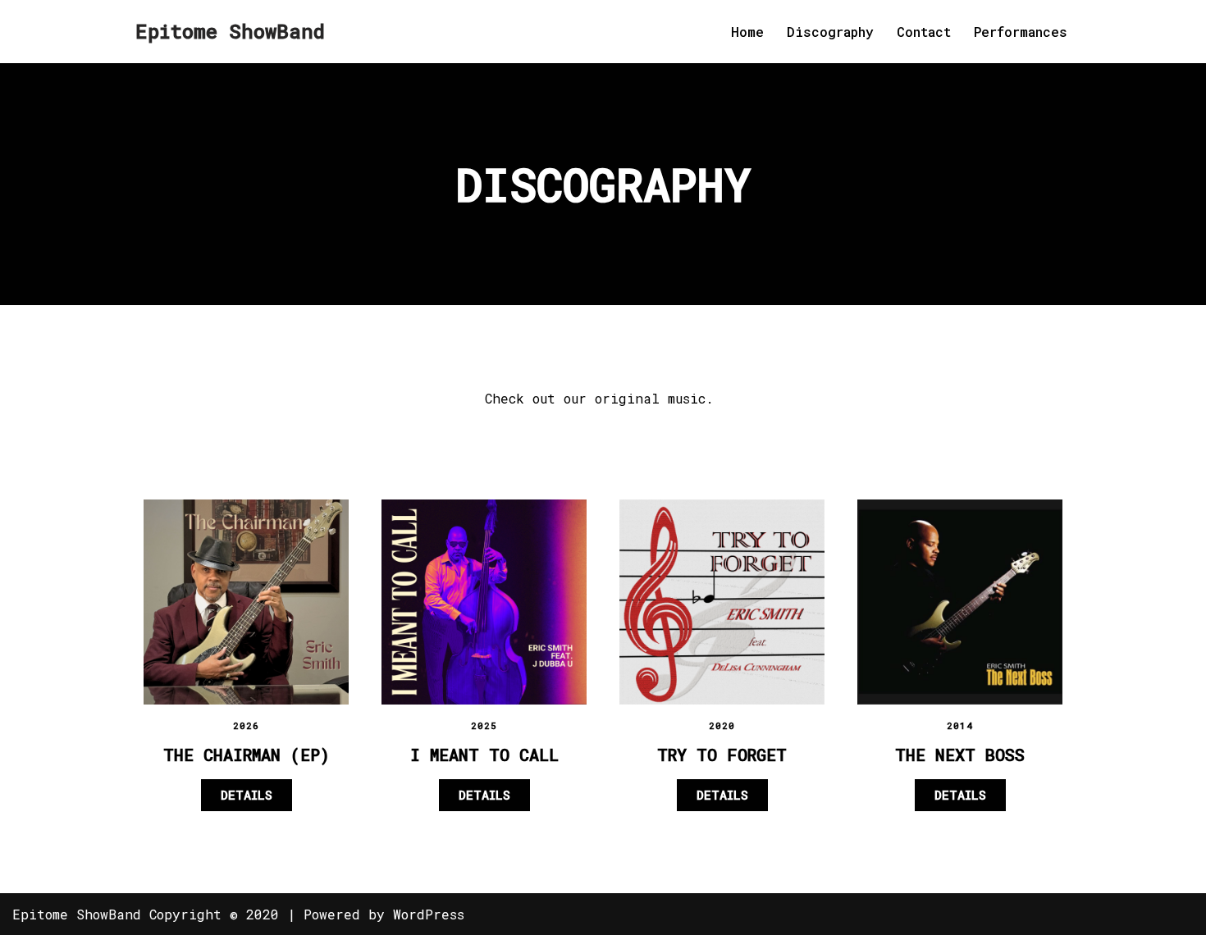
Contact (924, 31)
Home (747, 31)
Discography (830, 31)
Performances (1020, 31)
